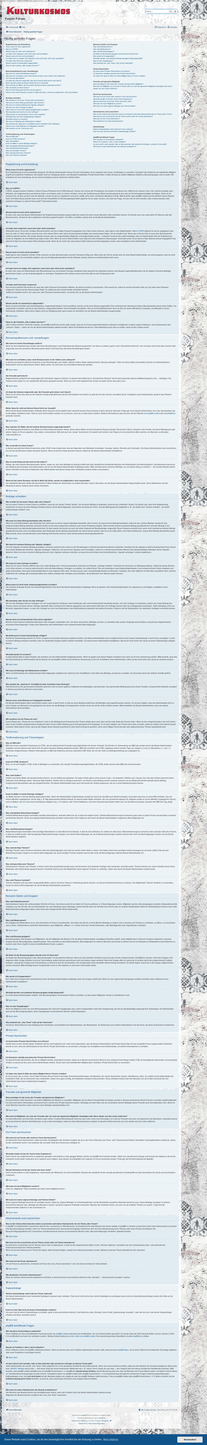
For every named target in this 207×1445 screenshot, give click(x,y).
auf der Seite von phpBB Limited (82, 1336)
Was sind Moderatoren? (102, 49)
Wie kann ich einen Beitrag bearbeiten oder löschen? (25, 103)
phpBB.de (171, 413)
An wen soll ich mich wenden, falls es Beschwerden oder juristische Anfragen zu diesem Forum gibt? (130, 144)
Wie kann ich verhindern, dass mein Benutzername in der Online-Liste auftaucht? (35, 76)
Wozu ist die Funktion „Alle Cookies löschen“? (22, 65)
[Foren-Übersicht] (38, 10)
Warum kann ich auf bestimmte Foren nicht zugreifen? (25, 114)
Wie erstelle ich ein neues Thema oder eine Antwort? (25, 100)
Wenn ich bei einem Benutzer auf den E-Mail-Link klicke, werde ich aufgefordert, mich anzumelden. (42, 92)
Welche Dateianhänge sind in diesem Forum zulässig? (113, 129)
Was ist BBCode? (12, 136)
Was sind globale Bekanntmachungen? (20, 146)
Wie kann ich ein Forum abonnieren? (106, 119)
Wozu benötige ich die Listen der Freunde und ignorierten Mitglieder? (118, 84)
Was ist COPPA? (12, 49)
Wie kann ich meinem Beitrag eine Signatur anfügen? (25, 105)
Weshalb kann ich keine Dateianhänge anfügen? (23, 117)
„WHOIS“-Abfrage (17, 1369)
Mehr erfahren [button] (110, 1439)
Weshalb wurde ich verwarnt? (17, 119)
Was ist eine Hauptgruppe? (103, 61)
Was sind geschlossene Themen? (18, 153)
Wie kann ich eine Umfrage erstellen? (19, 107)
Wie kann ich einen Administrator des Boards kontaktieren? (114, 146)
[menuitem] (22, 27)
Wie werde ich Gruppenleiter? (104, 56)
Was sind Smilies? (12, 141)
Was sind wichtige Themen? (16, 150)
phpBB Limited (153, 413)
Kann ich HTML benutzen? (15, 139)
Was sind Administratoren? (103, 47)
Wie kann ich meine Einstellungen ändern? (21, 73)
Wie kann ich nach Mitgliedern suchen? (107, 103)
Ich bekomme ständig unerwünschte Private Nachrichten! (114, 73)
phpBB (83, 1415)
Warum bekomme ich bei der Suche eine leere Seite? (112, 101)
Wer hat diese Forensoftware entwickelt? (108, 139)
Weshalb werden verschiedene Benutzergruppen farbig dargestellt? (118, 58)
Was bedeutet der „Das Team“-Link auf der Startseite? (113, 63)
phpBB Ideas (123, 1350)
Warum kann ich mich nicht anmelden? (20, 56)
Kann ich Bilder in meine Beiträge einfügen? (21, 143)
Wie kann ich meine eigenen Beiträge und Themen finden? (114, 106)
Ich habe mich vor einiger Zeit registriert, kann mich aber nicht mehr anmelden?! (35, 58)
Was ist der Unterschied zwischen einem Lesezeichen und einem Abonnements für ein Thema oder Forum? (132, 114)
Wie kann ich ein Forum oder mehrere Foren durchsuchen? (115, 96)
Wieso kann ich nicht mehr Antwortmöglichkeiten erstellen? (27, 110)
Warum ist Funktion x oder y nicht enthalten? (109, 142)
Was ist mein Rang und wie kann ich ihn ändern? (23, 90)
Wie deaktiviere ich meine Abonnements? (108, 121)
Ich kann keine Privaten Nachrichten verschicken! (111, 71)
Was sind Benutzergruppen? (103, 51)
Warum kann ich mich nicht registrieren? (20, 51)
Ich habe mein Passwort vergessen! (19, 61)
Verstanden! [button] (190, 1439)
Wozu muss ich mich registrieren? (18, 47)
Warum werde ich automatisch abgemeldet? (22, 63)
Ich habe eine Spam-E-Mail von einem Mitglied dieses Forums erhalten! (119, 76)
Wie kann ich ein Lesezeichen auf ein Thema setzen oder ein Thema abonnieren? (123, 116)
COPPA (141, 231)
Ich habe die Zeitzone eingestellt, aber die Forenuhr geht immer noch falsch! (33, 81)
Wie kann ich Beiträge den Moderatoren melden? (23, 121)
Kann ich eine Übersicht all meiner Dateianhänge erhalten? (114, 131)
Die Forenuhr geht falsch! (15, 78)
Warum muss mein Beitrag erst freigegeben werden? (25, 126)
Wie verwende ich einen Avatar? (17, 88)
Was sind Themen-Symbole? (16, 155)
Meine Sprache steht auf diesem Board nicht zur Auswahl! (27, 83)
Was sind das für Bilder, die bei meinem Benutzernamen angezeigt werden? (33, 85)
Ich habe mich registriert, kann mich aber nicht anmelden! (27, 54)
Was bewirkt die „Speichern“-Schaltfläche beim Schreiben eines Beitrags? (33, 124)
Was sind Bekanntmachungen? (17, 148)
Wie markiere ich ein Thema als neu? (19, 128)
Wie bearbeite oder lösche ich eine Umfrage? (22, 112)
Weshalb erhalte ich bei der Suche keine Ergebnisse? (112, 99)
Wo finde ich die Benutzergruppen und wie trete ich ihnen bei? (115, 54)
